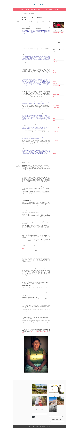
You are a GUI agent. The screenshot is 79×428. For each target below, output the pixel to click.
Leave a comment (18, 166)
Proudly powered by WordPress (34, 426)
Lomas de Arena (55, 109)
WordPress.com (47, 426)
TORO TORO (54, 151)
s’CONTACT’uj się (44, 9)
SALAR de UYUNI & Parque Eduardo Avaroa (58, 127)
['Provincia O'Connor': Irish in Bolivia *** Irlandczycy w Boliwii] (60, 401)
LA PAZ (53, 103)
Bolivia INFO (56, 9)
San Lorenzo (54, 133)
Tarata (53, 144)
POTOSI (54, 120)
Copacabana (54, 87)
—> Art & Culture (55, 57)
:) (33, 416)
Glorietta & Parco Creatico (56, 94)
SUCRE (53, 142)
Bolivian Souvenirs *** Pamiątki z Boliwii (58, 32)
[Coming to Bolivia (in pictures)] (53, 409)
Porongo (54, 118)
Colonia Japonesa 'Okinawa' (56, 83)
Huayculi (54, 96)
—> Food (54, 59)
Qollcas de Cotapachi (55, 122)
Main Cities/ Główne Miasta (35, 9)
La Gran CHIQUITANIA (55, 100)
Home (22, 9)
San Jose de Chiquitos (55, 131)
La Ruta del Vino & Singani (56, 105)
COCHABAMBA (54, 81)
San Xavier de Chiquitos (56, 135)
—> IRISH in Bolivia (55, 61)
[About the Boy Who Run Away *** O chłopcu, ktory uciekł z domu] (53, 401)
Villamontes (54, 153)
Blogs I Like (50, 9)
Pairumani (54, 111)
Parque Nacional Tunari (56, 116)
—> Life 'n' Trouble (55, 63)
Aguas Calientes (55, 68)
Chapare (54, 76)
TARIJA (53, 146)
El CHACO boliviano (55, 92)
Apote (53, 70)
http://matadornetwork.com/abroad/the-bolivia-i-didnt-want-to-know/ (32, 246)
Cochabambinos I (26, 163)
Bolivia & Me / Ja (27, 9)
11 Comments (18, 22)
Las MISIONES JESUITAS (56, 107)
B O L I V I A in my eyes (39, 4)
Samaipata (54, 129)
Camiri (53, 74)
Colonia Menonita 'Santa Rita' (56, 85)
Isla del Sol (54, 98)
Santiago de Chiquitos (55, 140)
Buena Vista (54, 72)
